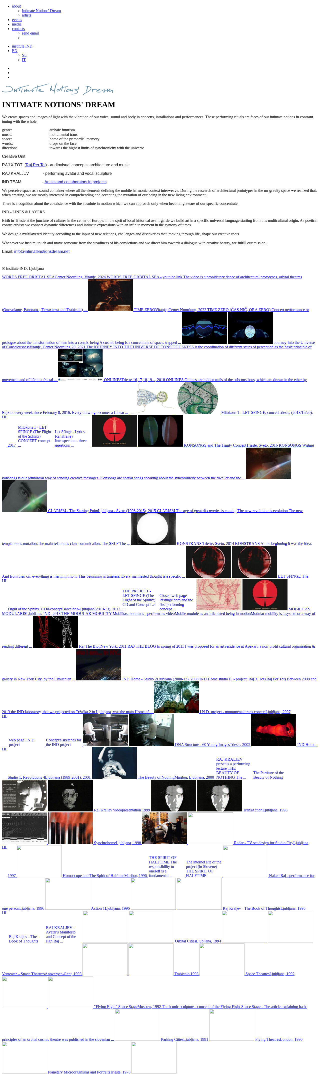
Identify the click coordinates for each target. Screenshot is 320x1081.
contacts (18, 29)
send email (30, 33)
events (17, 20)
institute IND (22, 46)
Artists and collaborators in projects (75, 182)
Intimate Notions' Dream (41, 11)
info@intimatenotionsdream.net (42, 251)
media (17, 24)
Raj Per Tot (36, 165)
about (16, 6)
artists (26, 15)
